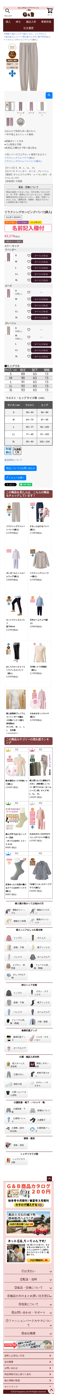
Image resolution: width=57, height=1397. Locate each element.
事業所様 (46, 21)
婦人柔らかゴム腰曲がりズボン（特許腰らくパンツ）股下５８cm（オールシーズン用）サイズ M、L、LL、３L (40, 787)
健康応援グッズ (29, 1030)
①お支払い (28, 1271)
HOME (7, 34)
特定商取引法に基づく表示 (17, 1374)
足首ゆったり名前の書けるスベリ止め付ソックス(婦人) (16, 887)
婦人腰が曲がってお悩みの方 (29, 903)
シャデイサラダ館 (29, 1154)
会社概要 (8, 1362)
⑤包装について (28, 1304)
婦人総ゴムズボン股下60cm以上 (36, 37)
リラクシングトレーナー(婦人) (19, 157)
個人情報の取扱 (12, 1380)
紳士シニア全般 (29, 985)
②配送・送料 (28, 1279)
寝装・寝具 (29, 1138)
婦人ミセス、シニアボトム (34, 34)
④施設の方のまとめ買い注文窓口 (28, 1296)
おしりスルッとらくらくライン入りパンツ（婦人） (15, 670)
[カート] (49, 9)
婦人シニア (16, 34)
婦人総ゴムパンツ (13, 37)
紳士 (18, 21)
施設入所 (31, 21)
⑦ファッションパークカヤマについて (28, 1323)
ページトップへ (49, 1178)
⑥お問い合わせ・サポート (28, 1312)
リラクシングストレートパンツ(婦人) (22, 161)
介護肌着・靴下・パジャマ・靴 (29, 1102)
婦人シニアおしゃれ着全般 (29, 930)
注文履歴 (28, 28)
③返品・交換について (28, 1287)
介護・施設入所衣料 (29, 1057)
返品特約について (13, 460)
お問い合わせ (11, 1368)
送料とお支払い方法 (14, 1355)
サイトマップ (11, 1386)
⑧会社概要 (28, 1333)
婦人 (8, 21)
